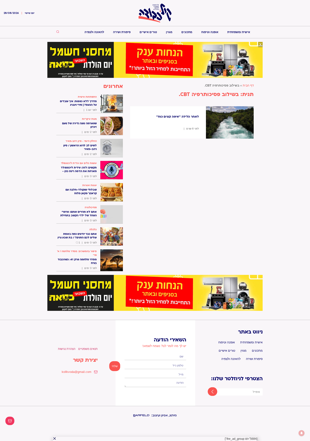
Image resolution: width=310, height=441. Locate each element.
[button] (54, 438)
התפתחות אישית (87, 96)
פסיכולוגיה (91, 207)
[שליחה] (209, 392)
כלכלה (93, 229)
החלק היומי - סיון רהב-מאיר (81, 141)
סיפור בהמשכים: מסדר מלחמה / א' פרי (77, 253)
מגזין (169, 32)
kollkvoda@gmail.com (76, 372)
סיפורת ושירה (122, 32)
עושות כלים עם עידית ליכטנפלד (79, 163)
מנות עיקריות (89, 118)
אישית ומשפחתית (238, 32)
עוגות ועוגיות (89, 185)
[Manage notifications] (301, 433)
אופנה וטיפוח (209, 32)
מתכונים (186, 32)
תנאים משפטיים (88, 348)
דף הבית (248, 85)
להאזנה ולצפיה (94, 32)
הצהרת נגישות (66, 348)
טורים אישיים (148, 32)
